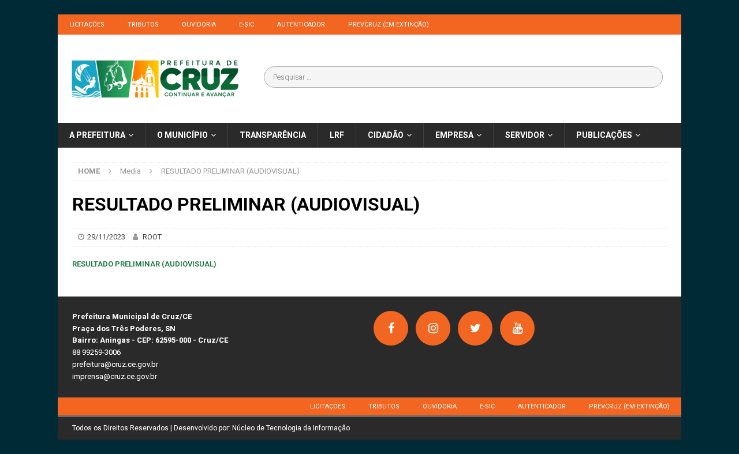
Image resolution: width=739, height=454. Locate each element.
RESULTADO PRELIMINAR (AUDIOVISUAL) (144, 264)
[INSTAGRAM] (433, 328)
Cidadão (386, 135)
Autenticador (301, 24)
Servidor (524, 135)
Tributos (143, 24)
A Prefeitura (97, 135)
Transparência (273, 135)
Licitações (86, 24)
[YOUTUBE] (517, 328)
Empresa (454, 135)
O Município (182, 135)
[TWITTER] (475, 328)
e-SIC (246, 24)
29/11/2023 (106, 236)
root (152, 236)
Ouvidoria (199, 24)
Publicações (604, 135)
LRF (337, 135)
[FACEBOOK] (391, 328)
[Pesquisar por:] (463, 77)
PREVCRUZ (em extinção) (388, 24)
